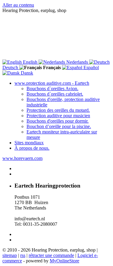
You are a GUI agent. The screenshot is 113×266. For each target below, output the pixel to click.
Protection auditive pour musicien (58, 115)
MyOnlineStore (64, 260)
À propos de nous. (31, 148)
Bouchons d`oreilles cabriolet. (55, 93)
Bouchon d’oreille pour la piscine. (59, 126)
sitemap (9, 255)
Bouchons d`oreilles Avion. (52, 88)
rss (22, 255)
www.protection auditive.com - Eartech (51, 83)
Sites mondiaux (29, 142)
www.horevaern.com (22, 158)
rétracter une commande (51, 255)
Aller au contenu (18, 5)
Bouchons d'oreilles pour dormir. (58, 121)
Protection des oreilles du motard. (58, 110)
